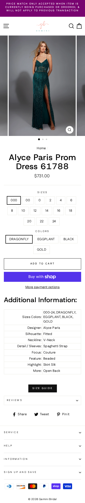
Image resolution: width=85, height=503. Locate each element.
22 (42, 221)
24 (54, 221)
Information (16, 459)
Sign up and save (20, 472)
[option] (42, 7)
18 (70, 211)
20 (29, 221)
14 (47, 211)
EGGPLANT (46, 239)
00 (28, 200)
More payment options (42, 287)
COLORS (42, 231)
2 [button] (43, 140)
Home (41, 148)
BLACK (68, 239)
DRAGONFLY (19, 239)
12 (35, 211)
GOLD (41, 249)
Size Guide (42, 388)
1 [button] (39, 139)
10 (23, 211)
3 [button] (47, 140)
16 (59, 211)
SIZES (42, 192)
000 (14, 200)
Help (8, 446)
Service (11, 432)
